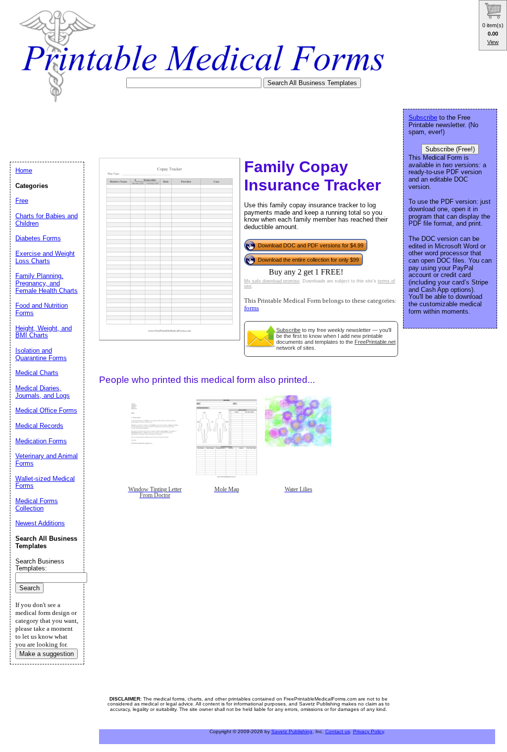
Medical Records (39, 425)
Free (21, 200)
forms (251, 308)
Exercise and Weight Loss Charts (45, 257)
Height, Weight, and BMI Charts (43, 332)
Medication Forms (41, 441)
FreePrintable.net (375, 342)
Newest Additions (40, 523)
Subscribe (288, 330)
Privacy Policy (368, 731)
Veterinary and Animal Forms (46, 459)
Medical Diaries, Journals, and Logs (42, 391)
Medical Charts (36, 372)
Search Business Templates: (39, 565)
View (493, 42)
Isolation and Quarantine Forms (41, 354)
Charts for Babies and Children (46, 219)
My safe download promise (272, 281)
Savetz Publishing (291, 731)
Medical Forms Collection (36, 504)
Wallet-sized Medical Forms (45, 482)
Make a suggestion (46, 654)
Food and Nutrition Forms (41, 309)
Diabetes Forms (38, 238)
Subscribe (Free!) (450, 149)
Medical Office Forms (46, 410)
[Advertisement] (190, 127)
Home (23, 170)
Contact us (337, 731)
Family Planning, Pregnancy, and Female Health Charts (46, 283)
